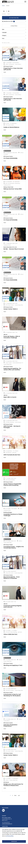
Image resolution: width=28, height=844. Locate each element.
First (4, 795)
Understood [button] (14, 841)
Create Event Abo (14, 17)
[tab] (14, 21)
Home (3, 5)
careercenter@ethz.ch (7, 823)
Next (15, 795)
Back (7, 795)
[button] (2, 838)
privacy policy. (10, 836)
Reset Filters (14, 25)
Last (19, 795)
